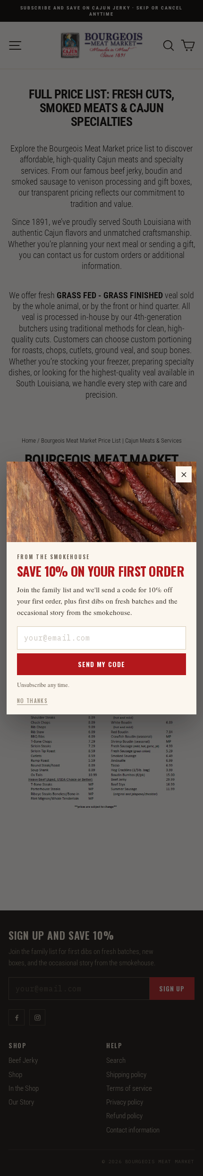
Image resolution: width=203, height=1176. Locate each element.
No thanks (32, 700)
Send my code (101, 664)
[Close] (184, 474)
